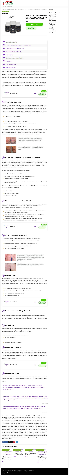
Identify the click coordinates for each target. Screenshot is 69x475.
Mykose (50, 25)
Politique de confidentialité (29, 470)
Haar (49, 23)
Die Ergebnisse (9, 61)
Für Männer (51, 18)
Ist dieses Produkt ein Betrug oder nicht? (14, 58)
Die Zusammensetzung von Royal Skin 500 (15, 48)
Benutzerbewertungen (10, 67)
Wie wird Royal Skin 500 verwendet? (13, 51)
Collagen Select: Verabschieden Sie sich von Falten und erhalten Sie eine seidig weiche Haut (42, 459)
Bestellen (35, 24)
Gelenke (50, 19)
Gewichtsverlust (51, 21)
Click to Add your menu (7, 6)
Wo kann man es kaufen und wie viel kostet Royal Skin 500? (18, 45)
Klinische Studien (9, 54)
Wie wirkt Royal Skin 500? (11, 42)
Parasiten (50, 27)
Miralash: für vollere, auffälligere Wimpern (18, 454)
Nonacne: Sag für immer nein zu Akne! (30, 454)
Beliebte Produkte (52, 14)
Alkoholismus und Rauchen (53, 12)
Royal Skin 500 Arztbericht (11, 64)
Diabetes (50, 15)
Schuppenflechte (52, 31)
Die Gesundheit (51, 16)
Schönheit (50, 29)
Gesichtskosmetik (8, 9)
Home (3, 9)
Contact (25, 471)
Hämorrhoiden (51, 24)
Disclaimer (26, 472)
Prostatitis (51, 28)
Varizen (50, 32)
